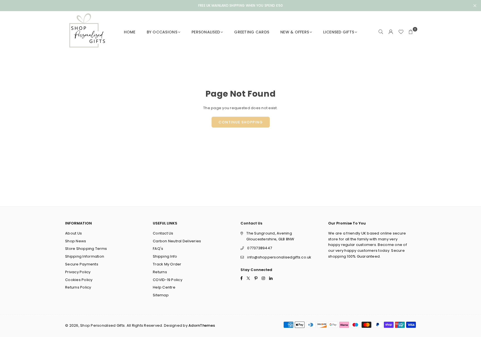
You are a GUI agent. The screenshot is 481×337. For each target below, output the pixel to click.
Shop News (75, 241)
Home (130, 32)
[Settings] (391, 32)
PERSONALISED (206, 32)
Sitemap (161, 295)
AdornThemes (201, 325)
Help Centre (164, 287)
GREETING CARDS (251, 32)
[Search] (381, 32)
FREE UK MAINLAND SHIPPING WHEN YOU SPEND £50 (240, 6)
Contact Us (163, 233)
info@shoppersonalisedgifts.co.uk (279, 257)
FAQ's (158, 248)
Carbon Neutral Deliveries (177, 241)
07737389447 (259, 248)
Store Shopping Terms (86, 248)
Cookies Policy (79, 279)
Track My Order (167, 264)
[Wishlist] (401, 32)
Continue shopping (241, 122)
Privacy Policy (78, 272)
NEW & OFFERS (294, 32)
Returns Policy (78, 287)
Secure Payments (81, 264)
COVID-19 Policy (167, 279)
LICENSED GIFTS (338, 32)
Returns (160, 272)
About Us (73, 233)
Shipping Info (165, 256)
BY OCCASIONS (162, 32)
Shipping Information (84, 256)
